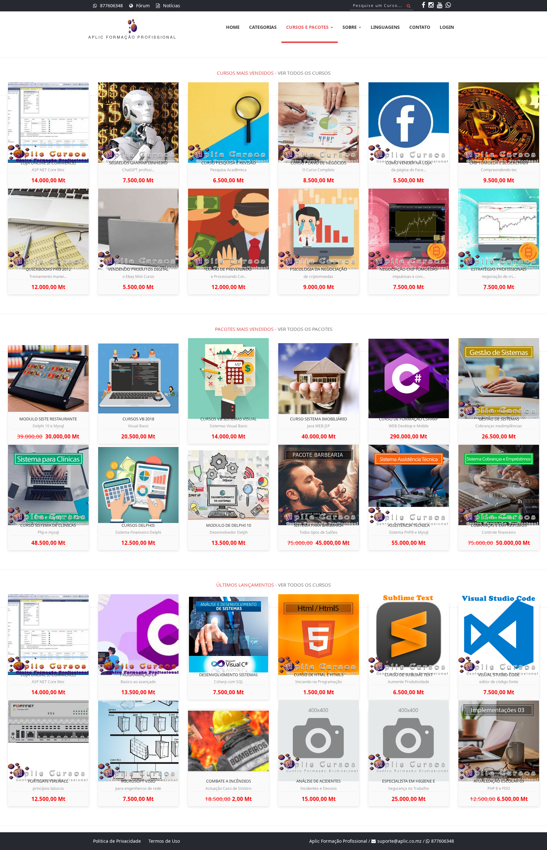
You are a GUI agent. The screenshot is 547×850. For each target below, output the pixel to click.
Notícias (171, 6)
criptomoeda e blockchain (498, 163)
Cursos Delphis (138, 525)
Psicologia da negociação (318, 269)
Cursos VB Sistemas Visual (228, 419)
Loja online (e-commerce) (48, 163)
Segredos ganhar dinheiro (138, 163)
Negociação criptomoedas (408, 269)
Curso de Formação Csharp (408, 419)
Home (233, 27)
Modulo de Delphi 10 (228, 525)
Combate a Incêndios (228, 781)
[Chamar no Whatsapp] (448, 6)
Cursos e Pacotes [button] (308, 27)
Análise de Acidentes (318, 781)
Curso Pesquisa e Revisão (228, 163)
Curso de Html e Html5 (318, 674)
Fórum (143, 6)
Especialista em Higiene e (408, 781)
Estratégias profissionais (498, 269)
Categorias (263, 27)
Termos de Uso (164, 841)
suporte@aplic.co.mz (399, 841)
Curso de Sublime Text (409, 674)
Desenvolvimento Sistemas (228, 674)
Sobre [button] (350, 27)
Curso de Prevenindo (228, 269)
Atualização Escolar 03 (499, 781)
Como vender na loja (408, 163)
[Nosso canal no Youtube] (440, 6)
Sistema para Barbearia (318, 525)
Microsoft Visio (138, 781)
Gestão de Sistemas (499, 419)
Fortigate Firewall (48, 781)
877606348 (111, 6)
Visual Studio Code (498, 674)
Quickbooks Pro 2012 (48, 269)
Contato (419, 27)
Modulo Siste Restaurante (48, 419)
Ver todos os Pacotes (305, 329)
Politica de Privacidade (117, 841)
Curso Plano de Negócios (318, 163)
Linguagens (385, 27)
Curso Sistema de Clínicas (48, 525)
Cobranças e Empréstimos (499, 525)
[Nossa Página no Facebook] (424, 6)
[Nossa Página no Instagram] (431, 6)
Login (447, 27)
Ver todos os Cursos (304, 73)
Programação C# (138, 674)
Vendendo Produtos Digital (138, 269)
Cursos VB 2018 (138, 419)
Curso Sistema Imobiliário (318, 419)
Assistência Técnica (409, 525)
